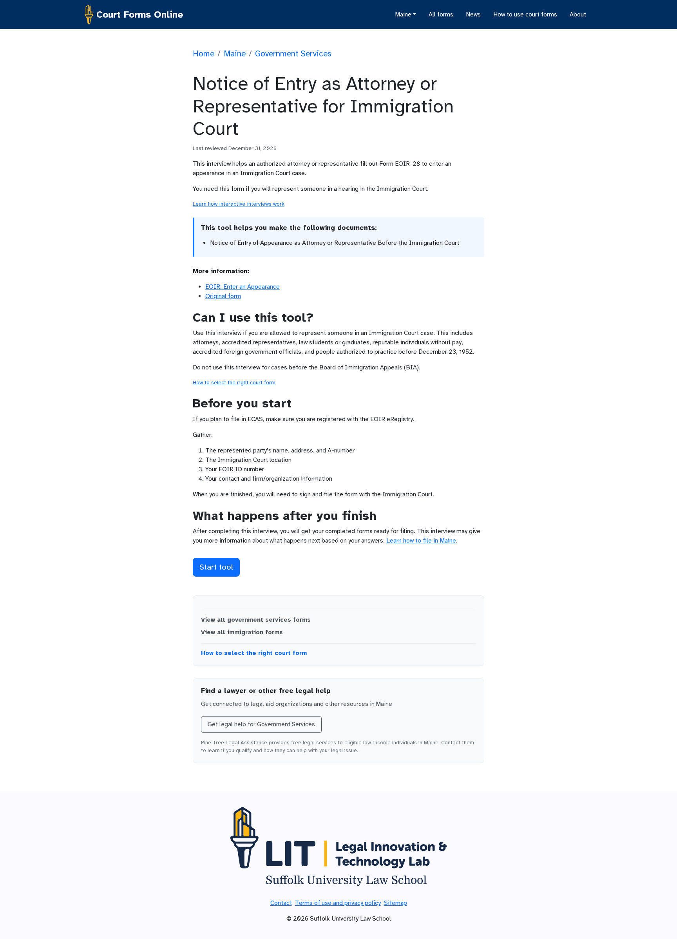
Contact (281, 903)
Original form (223, 296)
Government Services (293, 54)
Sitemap (395, 903)
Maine (235, 54)
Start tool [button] (216, 567)
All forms (441, 14)
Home (203, 54)
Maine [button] (403, 14)
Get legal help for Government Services (261, 724)
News (473, 14)
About (578, 14)
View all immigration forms (242, 632)
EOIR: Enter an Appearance (242, 287)
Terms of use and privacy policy (338, 903)
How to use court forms (525, 14)
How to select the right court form (234, 382)
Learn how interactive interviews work (238, 204)
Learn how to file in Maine (421, 541)
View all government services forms (256, 619)
